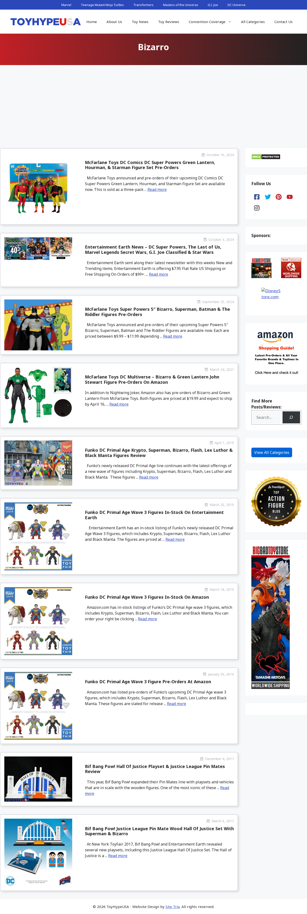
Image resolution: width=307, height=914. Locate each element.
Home (91, 21)
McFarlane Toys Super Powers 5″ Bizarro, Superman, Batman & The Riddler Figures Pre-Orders (157, 311)
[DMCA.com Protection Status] (265, 158)
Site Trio (172, 906)
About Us (114, 21)
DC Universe (237, 5)
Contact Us (283, 21)
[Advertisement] (153, 102)
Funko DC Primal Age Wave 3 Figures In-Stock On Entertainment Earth (154, 514)
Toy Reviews (168, 21)
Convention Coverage (207, 21)
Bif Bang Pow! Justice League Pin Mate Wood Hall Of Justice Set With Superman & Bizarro (159, 831)
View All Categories (271, 452)
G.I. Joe (213, 5)
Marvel (66, 5)
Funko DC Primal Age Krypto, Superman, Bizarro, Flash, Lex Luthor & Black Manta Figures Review (159, 452)
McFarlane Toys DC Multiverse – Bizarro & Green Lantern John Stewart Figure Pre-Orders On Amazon (152, 379)
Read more (157, 189)
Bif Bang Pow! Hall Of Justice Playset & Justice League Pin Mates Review (155, 768)
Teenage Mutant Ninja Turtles (102, 5)
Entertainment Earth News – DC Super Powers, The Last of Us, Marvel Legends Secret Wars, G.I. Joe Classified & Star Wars (153, 249)
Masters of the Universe (180, 5)
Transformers (143, 5)
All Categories (253, 21)
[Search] (291, 417)
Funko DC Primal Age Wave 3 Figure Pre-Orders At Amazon (148, 681)
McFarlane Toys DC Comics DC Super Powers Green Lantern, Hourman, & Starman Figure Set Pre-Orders (150, 165)
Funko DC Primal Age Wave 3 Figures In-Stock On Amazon (147, 597)
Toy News (140, 21)
